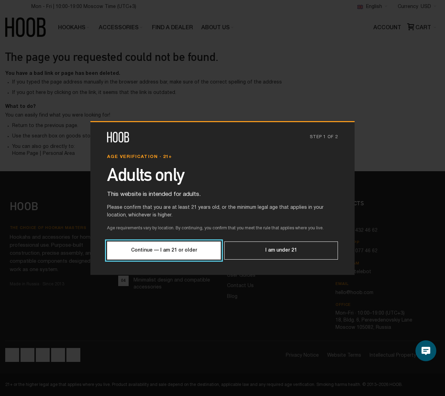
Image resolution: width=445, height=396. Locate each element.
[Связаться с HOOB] (425, 350)
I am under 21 (281, 250)
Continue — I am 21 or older (164, 250)
